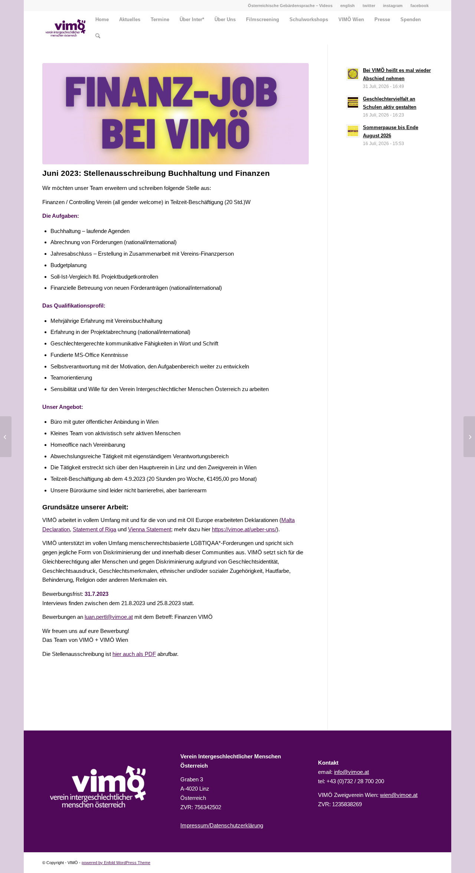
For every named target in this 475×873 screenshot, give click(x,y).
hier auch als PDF (134, 654)
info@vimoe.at (351, 772)
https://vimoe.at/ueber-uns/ (244, 529)
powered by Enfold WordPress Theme (116, 862)
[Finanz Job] (175, 113)
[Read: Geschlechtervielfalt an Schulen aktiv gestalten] (353, 102)
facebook (419, 5)
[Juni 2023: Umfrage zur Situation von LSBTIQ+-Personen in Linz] (469, 436)
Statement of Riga (94, 529)
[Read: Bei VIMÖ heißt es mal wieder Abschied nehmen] (353, 74)
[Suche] (98, 36)
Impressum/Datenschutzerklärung (221, 825)
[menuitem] (290, 5)
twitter (369, 5)
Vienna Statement (149, 529)
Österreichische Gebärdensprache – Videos (290, 5)
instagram (393, 5)
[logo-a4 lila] (65, 28)
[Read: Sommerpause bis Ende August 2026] (353, 131)
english (347, 5)
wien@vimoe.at (398, 795)
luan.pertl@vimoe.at (109, 617)
